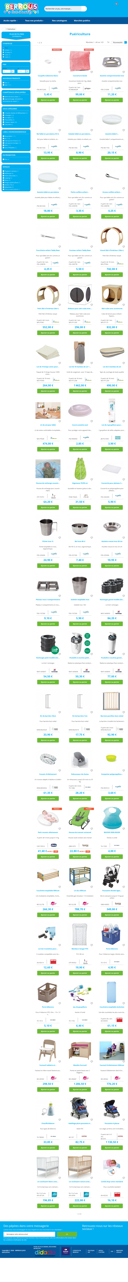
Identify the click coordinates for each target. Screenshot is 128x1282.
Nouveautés (117, 42)
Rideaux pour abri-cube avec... (80, 308)
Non (8, 85)
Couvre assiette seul (80, 425)
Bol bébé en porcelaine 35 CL (48, 134)
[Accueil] (3, 29)
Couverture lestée (80, 76)
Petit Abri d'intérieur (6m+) (48, 308)
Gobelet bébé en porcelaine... (80, 134)
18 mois (8, 52)
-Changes (9, 115)
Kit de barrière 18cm (48, 716)
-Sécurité (9, 124)
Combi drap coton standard (112, 1182)
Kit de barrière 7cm (80, 716)
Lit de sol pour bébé (48, 425)
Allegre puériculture (12, 182)
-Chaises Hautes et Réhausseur (16, 113)
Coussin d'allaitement (48, 774)
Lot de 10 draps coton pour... (48, 367)
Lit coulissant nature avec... (80, 1182)
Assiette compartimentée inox (112, 76)
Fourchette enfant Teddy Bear (48, 250)
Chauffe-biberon (48, 1123)
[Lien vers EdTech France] (66, 1255)
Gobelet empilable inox (80, 599)
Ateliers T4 (9, 185)
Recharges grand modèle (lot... (112, 599)
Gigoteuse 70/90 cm (80, 483)
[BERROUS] (21, 9)
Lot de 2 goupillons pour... (112, 425)
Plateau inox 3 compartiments (48, 599)
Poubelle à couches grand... (112, 658)
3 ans (7, 57)
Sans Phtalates (10, 148)
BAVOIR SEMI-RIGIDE (112, 832)
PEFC (8, 145)
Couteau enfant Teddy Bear (80, 250)
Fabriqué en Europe (13, 143)
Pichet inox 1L (48, 541)
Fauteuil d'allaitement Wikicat (112, 1065)
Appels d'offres (101, 1251)
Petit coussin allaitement (48, 832)
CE (7, 138)
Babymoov (9, 187)
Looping (8, 178)
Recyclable (10, 136)
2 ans (7, 55)
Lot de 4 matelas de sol (112, 367)
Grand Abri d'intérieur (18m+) (112, 250)
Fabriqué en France (12, 141)
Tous (6, 48)
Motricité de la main (12, 97)
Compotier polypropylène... (112, 774)
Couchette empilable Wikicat (47, 890)
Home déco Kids (11, 176)
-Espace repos (11, 122)
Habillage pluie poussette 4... (80, 1123)
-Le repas (9, 117)
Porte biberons (112, 949)
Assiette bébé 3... (112, 134)
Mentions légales (119, 1251)
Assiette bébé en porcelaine (48, 192)
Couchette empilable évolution (112, 1007)
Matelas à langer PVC (80, 949)
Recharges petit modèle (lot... (48, 658)
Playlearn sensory (11, 171)
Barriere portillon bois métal (112, 716)
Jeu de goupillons (80, 1007)
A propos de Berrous (77, 1251)
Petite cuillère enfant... (80, 192)
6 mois (8, 50)
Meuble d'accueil (80, 1065)
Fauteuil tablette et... (48, 1065)
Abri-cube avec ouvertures (112, 308)
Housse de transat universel (80, 832)
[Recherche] (84, 8)
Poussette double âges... (112, 890)
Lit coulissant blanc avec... (47, 1182)
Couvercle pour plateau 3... (112, 483)
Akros (7, 180)
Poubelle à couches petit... (80, 658)
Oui (7, 83)
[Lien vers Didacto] (45, 1253)
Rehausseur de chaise (80, 774)
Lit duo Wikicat (80, 890)
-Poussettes (9, 120)
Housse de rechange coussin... (48, 483)
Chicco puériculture (12, 189)
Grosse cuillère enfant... (112, 192)
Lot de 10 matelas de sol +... (80, 367)
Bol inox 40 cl (80, 541)
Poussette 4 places (112, 1123)
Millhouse (9, 173)
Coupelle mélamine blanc (48, 76)
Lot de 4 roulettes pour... (48, 949)
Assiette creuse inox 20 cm (112, 541)
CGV (112, 1251)
